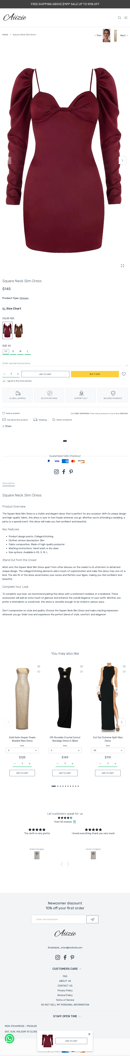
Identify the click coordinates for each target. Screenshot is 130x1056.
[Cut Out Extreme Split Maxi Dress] (108, 698)
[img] (65, 818)
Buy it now (95, 374)
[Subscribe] (92, 919)
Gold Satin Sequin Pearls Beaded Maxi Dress (22, 739)
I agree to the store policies (19, 381)
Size (22, 746)
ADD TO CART (71, 1041)
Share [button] (8, 426)
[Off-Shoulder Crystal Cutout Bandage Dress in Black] (65, 698)
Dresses (24, 298)
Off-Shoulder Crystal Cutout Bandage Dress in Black (65, 739)
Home (5, 34)
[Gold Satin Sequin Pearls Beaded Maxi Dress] (22, 698)
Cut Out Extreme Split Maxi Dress (108, 739)
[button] (122, 160)
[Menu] (126, 17)
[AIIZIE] (14, 18)
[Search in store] (119, 17)
